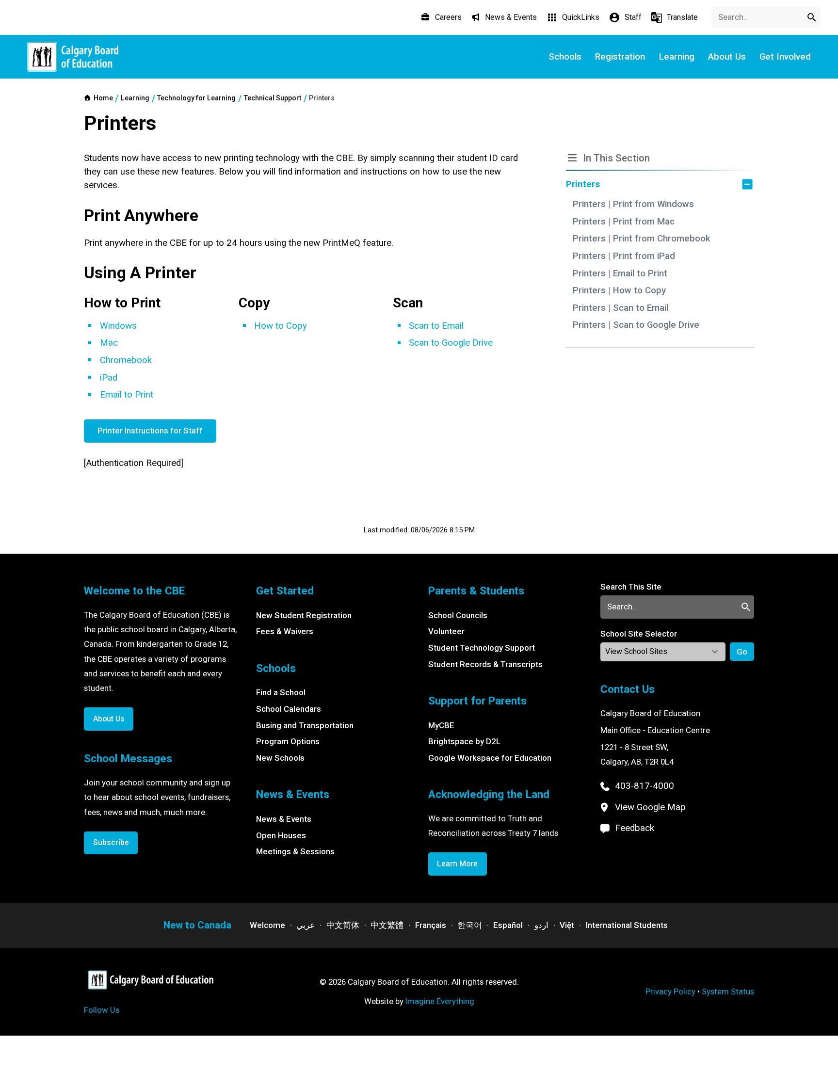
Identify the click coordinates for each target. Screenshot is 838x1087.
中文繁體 (387, 925)
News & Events (283, 819)
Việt (567, 925)
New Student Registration (304, 615)
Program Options (288, 741)
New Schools (280, 758)
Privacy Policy (670, 991)
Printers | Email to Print (620, 273)
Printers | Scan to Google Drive (636, 325)
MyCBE (441, 725)
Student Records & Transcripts (485, 664)
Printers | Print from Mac (624, 221)
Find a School (281, 692)
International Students (627, 925)
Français (430, 925)
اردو (541, 925)
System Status (728, 991)
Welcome (267, 925)
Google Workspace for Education (489, 758)
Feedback (634, 828)
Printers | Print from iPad (624, 256)
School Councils (457, 615)
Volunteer (446, 631)
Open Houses (281, 835)
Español (508, 925)
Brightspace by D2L (464, 741)
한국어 (469, 925)
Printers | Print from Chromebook (641, 238)
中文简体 (342, 925)
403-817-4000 (644, 786)
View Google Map (650, 807)
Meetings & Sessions (295, 851)
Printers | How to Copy (619, 290)
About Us (109, 718)
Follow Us (101, 1010)
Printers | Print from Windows (633, 204)
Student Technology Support (481, 648)
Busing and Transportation (305, 725)
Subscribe (111, 842)
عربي (305, 925)
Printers (583, 184)
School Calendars (288, 709)
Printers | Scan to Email (620, 308)
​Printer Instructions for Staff (150, 430)
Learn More (457, 863)
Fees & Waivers (284, 631)
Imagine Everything (439, 1001)
